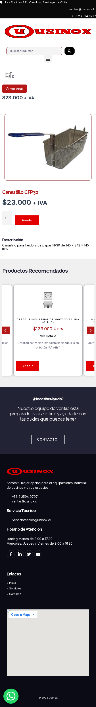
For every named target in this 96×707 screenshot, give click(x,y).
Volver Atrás (14, 89)
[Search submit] (70, 51)
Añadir (27, 220)
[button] (48, 59)
